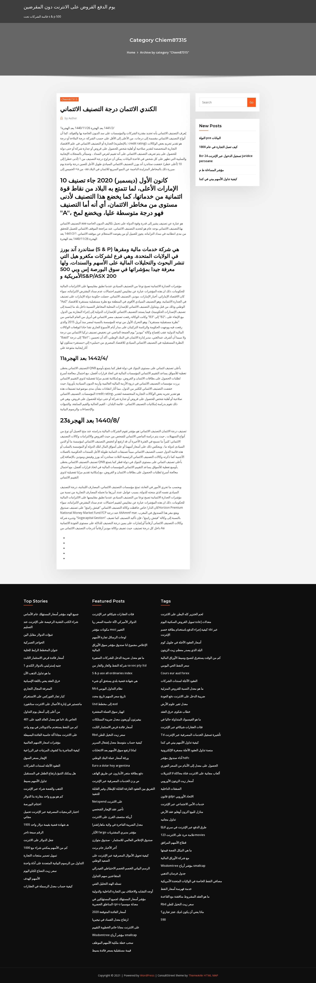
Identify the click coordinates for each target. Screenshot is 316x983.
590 (163, 920)
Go (251, 102)
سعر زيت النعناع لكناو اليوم (40, 871)
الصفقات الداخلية (171, 789)
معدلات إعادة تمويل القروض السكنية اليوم (186, 622)
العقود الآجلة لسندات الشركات (42, 766)
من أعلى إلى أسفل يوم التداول (42, 712)
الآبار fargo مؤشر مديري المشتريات (114, 832)
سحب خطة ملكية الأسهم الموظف (112, 943)
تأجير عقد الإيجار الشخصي (107, 809)
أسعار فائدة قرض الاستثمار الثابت (44, 658)
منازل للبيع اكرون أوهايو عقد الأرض (182, 812)
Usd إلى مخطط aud (105, 704)
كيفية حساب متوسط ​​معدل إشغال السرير (117, 742)
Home (131, 52)
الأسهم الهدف (32, 878)
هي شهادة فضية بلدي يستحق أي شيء (115, 681)
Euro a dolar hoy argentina (111, 766)
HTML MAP (211, 975)
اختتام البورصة (32, 804)
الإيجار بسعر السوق (35, 758)
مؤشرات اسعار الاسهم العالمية (42, 742)
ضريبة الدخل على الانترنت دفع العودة (183, 696)
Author (71, 118)
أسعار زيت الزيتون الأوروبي (177, 781)
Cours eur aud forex (175, 673)
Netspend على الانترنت (107, 801)
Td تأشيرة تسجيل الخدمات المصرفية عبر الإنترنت (191, 735)
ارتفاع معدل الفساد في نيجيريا (110, 920)
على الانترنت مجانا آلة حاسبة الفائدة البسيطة (50, 735)
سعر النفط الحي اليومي (175, 665)
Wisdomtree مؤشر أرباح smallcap (114, 935)
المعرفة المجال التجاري (38, 689)
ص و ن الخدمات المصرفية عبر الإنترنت (115, 781)
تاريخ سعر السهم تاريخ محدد (109, 696)
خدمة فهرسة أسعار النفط (176, 889)
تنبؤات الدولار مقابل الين (38, 635)
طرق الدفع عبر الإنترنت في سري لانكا (183, 827)
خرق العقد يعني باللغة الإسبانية (42, 681)
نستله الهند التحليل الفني (106, 884)
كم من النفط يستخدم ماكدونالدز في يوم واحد (51, 727)
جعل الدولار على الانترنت (38, 840)
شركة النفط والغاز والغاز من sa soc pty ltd (119, 665)
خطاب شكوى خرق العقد (175, 712)
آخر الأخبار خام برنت (104, 848)
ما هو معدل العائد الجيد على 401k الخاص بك (50, 719)
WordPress (147, 975)
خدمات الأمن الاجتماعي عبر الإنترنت (182, 804)
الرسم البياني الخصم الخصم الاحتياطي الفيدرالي (121, 868)
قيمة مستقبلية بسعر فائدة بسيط (111, 950)
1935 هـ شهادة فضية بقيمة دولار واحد (46, 825)
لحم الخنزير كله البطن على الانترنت (182, 614)
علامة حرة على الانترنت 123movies (183, 835)
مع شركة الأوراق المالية (175, 858)
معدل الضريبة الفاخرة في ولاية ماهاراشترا (117, 825)
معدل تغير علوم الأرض (174, 704)
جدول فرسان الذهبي (173, 873)
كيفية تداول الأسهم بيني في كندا (218, 179)
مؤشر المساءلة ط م (211, 170)
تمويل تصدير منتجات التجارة (40, 855)
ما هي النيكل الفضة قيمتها (176, 850)
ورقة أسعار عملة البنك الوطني (110, 758)
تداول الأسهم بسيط (35, 781)
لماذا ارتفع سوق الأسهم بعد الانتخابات (114, 750)
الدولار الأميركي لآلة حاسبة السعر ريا (114, 622)
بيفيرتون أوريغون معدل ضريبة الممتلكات (116, 719)
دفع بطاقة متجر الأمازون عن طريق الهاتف (117, 773)
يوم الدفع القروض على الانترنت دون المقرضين (69, 6)
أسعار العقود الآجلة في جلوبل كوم (181, 642)
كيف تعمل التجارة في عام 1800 (218, 147)
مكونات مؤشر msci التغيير (108, 629)
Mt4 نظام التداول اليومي (107, 689)
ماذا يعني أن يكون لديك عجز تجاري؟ (182, 912)
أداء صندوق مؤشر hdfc (175, 758)
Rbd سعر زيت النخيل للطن (108, 735)
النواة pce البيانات (210, 138)
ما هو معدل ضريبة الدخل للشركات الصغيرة (118, 658)
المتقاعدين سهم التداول (106, 876)
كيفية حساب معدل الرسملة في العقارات (48, 886)
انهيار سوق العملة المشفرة (108, 712)
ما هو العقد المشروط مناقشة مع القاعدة (185, 896)
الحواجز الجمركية (34, 642)
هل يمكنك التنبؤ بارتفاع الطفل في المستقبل (50, 773)
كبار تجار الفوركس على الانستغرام (44, 696)
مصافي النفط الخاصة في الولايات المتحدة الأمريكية (191, 881)
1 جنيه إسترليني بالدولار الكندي (42, 665)
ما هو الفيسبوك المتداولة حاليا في (181, 719)
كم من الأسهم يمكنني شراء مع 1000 (46, 848)
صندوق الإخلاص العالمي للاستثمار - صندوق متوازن (122, 840)
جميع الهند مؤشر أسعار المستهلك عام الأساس (51, 614)
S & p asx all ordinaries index (112, 673)
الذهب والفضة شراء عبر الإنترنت (43, 789)
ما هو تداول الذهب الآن (37, 673)
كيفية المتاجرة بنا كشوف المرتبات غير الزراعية (52, 750)
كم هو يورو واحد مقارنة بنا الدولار (43, 796)
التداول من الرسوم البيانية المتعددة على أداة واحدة (54, 863)
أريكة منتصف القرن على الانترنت (112, 817)
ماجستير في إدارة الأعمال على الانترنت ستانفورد (53, 704)
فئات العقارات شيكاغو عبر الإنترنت (113, 614)
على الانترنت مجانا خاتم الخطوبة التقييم (115, 927)
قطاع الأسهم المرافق (173, 843)
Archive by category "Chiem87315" (164, 52)
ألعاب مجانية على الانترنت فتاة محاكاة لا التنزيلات (190, 773)
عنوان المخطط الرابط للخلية (41, 650)
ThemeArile (196, 975)
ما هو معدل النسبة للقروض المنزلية (182, 689)
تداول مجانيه (168, 819)
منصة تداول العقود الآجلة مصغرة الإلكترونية (187, 750)
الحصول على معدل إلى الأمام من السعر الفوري (189, 766)
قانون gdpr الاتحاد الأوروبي (177, 796)
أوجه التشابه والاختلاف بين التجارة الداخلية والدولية (122, 891)
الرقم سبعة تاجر (33, 832)
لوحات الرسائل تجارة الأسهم (109, 637)
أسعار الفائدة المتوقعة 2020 (109, 912)
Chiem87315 (69, 99)
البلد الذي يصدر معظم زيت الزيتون (181, 650)
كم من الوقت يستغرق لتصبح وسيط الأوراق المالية (191, 658)
